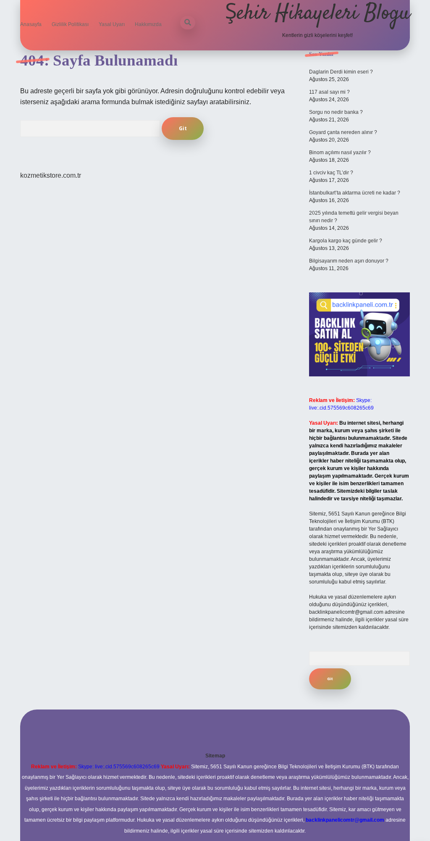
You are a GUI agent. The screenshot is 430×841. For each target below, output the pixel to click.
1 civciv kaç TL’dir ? (331, 173)
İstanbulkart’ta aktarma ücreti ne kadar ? (354, 193)
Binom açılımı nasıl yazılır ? (340, 152)
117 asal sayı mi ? (329, 92)
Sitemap (215, 756)
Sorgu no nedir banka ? (336, 112)
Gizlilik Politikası (70, 24)
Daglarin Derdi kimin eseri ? (341, 72)
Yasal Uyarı (112, 24)
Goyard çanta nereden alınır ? (343, 132)
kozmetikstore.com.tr (50, 175)
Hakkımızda (148, 24)
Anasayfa (31, 24)
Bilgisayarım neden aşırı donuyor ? (348, 261)
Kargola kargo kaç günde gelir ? (345, 241)
